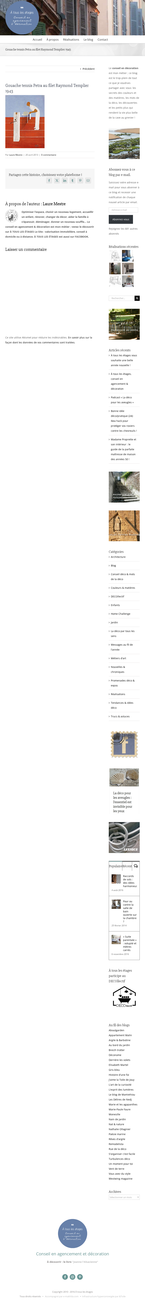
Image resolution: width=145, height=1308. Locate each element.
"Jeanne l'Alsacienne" (85, 1261)
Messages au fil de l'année (122, 647)
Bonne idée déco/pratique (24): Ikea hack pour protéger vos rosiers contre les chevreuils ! (124, 420)
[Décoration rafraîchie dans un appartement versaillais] (128, 255)
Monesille (114, 1114)
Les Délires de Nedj (120, 1099)
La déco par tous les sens (123, 633)
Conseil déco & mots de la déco (123, 576)
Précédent (89, 68)
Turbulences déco (119, 1159)
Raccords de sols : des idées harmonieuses (130, 881)
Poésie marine (117, 1134)
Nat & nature (116, 1124)
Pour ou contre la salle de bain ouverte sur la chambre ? (130, 911)
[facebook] (65, 1277)
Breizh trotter (117, 1050)
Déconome (115, 1055)
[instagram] (72, 1277)
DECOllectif (117, 596)
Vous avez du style (119, 1173)
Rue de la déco (117, 1149)
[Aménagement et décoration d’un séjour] (115, 281)
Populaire (115, 866)
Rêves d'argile (117, 1139)
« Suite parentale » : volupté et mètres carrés (130, 943)
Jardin (114, 622)
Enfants (115, 605)
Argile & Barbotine (119, 1040)
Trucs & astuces (120, 716)
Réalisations (118, 694)
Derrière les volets (119, 1060)
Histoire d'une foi (119, 1074)
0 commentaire (48, 154)
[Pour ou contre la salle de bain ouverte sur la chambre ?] (116, 902)
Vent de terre (116, 1168)
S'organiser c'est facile (122, 1154)
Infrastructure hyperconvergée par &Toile (104, 1296)
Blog (113, 565)
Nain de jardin (117, 1119)
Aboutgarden (116, 1030)
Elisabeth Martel (118, 1065)
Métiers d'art (118, 658)
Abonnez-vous (120, 219)
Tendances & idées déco (122, 705)
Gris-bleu (114, 1069)
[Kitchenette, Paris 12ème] (128, 268)
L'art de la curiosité (120, 1084)
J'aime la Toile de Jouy (121, 1079)
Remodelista (116, 1144)
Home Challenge (120, 613)
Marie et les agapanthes (123, 1104)
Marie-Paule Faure (119, 1109)
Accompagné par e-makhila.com (61, 1296)
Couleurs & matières (123, 587)
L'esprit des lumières (121, 1089)
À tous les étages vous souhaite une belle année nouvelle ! (124, 360)
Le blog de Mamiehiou (122, 1094)
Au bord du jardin (119, 1045)
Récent (127, 866)
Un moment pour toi (121, 1163)
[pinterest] (80, 1277)
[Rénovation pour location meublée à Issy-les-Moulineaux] (128, 281)
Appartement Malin (120, 1035)
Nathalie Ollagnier (119, 1129)
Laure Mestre (15, 154)
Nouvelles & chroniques (118, 669)
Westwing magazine (120, 1178)
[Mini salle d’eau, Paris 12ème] (115, 268)
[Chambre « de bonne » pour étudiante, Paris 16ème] (115, 255)
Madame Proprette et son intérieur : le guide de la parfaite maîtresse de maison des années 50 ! (123, 449)
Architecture (118, 557)
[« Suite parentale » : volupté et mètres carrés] (116, 937)
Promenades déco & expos (123, 683)
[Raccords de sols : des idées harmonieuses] (116, 876)
